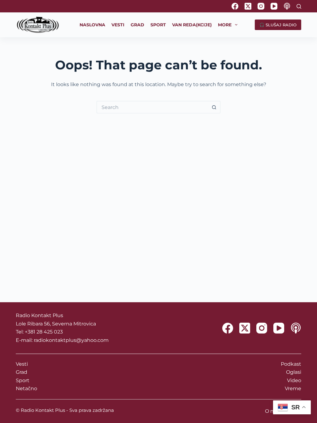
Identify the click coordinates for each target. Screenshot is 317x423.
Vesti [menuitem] (117, 25)
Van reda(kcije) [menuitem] (192, 25)
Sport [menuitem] (158, 25)
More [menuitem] (225, 25)
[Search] (299, 6)
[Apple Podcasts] (287, 6)
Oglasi (293, 372)
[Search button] (214, 107)
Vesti (22, 364)
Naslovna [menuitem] (92, 25)
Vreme (293, 388)
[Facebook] (235, 6)
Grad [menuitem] (137, 25)
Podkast (291, 364)
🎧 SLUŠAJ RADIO (278, 24)
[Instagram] (261, 6)
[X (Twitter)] (248, 6)
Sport (22, 380)
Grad (21, 372)
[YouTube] (274, 6)
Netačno (26, 388)
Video (294, 380)
